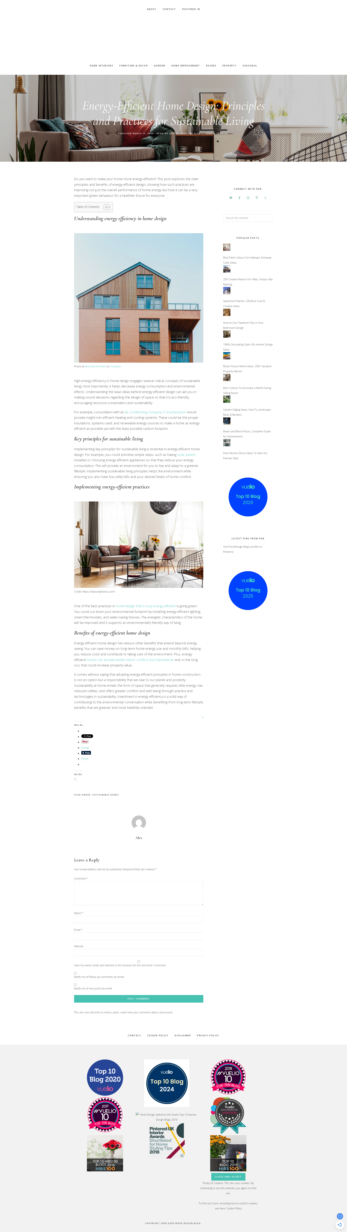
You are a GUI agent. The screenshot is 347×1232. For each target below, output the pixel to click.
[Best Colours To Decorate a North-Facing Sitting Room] (226, 383)
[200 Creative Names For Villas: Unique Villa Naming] (226, 274)
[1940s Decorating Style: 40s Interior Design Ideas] (226, 339)
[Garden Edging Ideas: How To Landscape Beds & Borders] (226, 404)
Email (78, 929)
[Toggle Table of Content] (105, 207)
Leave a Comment (217, 133)
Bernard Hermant (95, 366)
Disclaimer (183, 1035)
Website (78, 946)
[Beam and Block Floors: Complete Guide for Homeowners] (226, 426)
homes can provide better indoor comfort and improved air (130, 660)
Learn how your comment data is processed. (146, 1012)
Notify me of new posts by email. (93, 988)
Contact (134, 1035)
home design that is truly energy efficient (146, 606)
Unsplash (115, 366)
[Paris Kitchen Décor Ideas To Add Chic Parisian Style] (226, 448)
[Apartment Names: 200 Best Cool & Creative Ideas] (226, 296)
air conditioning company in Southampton (155, 412)
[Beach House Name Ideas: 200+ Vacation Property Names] (226, 361)
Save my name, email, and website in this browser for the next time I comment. (120, 965)
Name (78, 913)
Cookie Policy (157, 1035)
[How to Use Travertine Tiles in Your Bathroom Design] (226, 317)
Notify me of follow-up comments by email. (99, 977)
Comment (81, 878)
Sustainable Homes (105, 795)
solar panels (186, 454)
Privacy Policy (208, 1035)
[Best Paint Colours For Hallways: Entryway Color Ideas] (226, 252)
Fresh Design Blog (173, 37)
